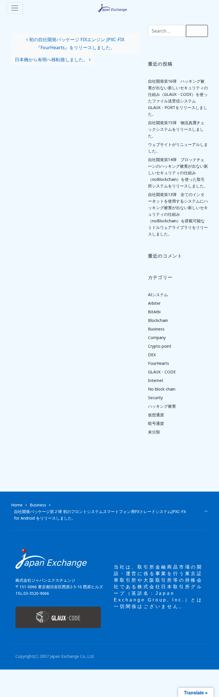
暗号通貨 (156, 423)
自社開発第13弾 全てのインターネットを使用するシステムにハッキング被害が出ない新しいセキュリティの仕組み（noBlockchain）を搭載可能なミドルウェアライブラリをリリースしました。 (178, 214)
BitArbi (154, 311)
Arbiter (154, 303)
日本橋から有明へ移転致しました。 (52, 59)
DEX (152, 354)
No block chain (161, 389)
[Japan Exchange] (112, 8)
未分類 (154, 432)
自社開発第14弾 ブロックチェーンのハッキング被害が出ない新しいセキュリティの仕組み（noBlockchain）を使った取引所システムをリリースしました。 (178, 173)
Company (157, 337)
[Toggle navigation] (15, 8)
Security (155, 397)
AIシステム (158, 294)
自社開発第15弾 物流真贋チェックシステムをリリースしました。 (176, 129)
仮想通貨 (156, 414)
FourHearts (158, 363)
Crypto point (159, 346)
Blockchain (158, 320)
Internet (155, 380)
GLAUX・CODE (162, 372)
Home (17, 505)
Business (156, 329)
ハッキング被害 (162, 406)
